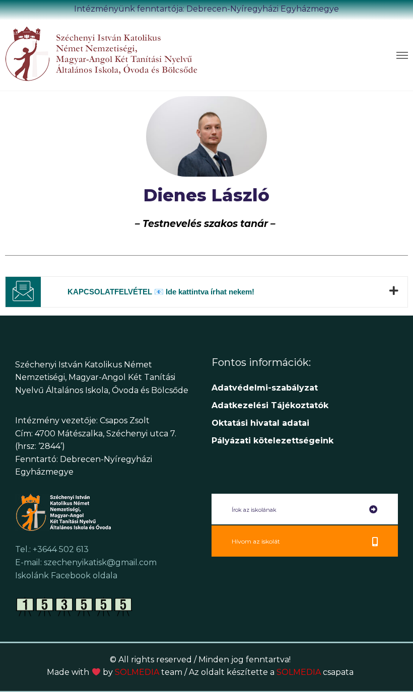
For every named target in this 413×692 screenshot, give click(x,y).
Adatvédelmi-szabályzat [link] (266, 388)
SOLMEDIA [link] (148, 672)
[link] (105, 53)
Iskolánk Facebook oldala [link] (66, 575)
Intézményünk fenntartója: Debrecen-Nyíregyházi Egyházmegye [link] (206, 9)
